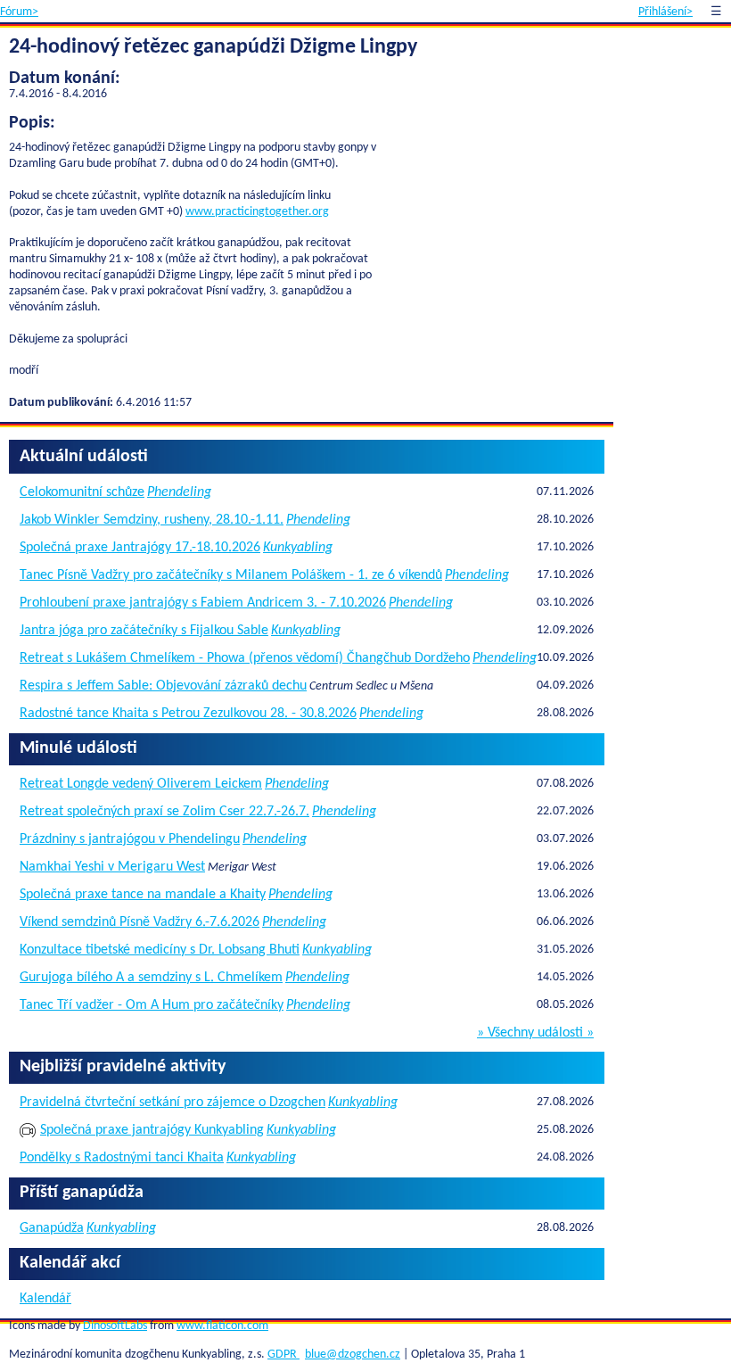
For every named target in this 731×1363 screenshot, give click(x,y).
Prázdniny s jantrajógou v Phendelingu (130, 839)
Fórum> (19, 12)
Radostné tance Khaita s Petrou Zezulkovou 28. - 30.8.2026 (188, 713)
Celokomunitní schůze (82, 492)
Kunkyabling (298, 548)
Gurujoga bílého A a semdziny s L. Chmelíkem (151, 978)
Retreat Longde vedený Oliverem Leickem (141, 784)
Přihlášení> (665, 12)
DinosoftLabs (115, 1326)
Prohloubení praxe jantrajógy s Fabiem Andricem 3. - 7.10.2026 (203, 603)
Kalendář (45, 1299)
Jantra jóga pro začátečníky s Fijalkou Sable (144, 631)
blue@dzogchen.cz (352, 1354)
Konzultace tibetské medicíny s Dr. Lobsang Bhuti (160, 950)
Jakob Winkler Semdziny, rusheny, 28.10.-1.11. (151, 520)
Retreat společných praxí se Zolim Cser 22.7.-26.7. (164, 812)
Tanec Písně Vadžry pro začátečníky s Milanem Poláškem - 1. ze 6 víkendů (231, 575)
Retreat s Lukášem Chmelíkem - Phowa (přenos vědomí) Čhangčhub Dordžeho (245, 658)
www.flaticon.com (222, 1326)
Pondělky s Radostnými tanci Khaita (122, 1158)
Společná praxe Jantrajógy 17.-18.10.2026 (140, 548)
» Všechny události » (535, 1033)
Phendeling (179, 492)
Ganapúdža (52, 1228)
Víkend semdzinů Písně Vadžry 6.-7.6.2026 (139, 922)
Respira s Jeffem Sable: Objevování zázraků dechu (163, 686)
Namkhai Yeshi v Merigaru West (112, 867)
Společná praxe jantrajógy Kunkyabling (152, 1130)
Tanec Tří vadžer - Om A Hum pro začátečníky (151, 1005)
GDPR (283, 1354)
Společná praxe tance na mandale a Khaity (143, 895)
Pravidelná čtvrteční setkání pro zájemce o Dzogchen (172, 1102)
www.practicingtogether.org (257, 212)
